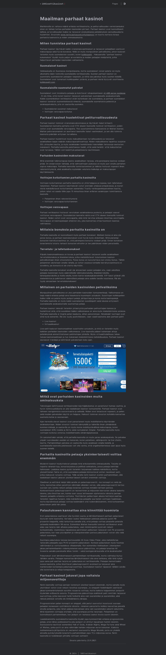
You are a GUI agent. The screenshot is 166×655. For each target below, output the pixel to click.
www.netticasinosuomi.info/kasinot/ (78, 35)
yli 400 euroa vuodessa (114, 93)
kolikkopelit (87, 55)
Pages (115, 4)
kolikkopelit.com (47, 82)
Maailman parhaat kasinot (71, 18)
